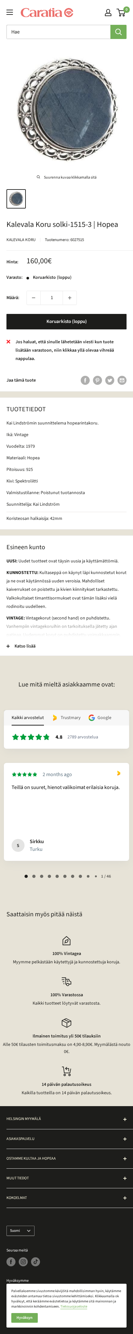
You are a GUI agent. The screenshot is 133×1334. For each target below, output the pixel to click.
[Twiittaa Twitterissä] (109, 380)
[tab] (26, 876)
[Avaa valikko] (9, 12)
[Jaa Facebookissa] (85, 380)
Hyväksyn (24, 1317)
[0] (121, 12)
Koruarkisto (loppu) (66, 321)
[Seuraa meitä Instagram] (23, 1261)
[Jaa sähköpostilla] (122, 380)
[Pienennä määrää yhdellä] (33, 298)
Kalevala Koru (21, 240)
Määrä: (12, 298)
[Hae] (118, 32)
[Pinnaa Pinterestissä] (97, 380)
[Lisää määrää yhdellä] (70, 298)
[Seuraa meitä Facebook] (10, 1261)
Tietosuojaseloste (73, 1306)
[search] (58, 32)
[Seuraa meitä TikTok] (35, 1261)
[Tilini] (108, 12)
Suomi (15, 1230)
